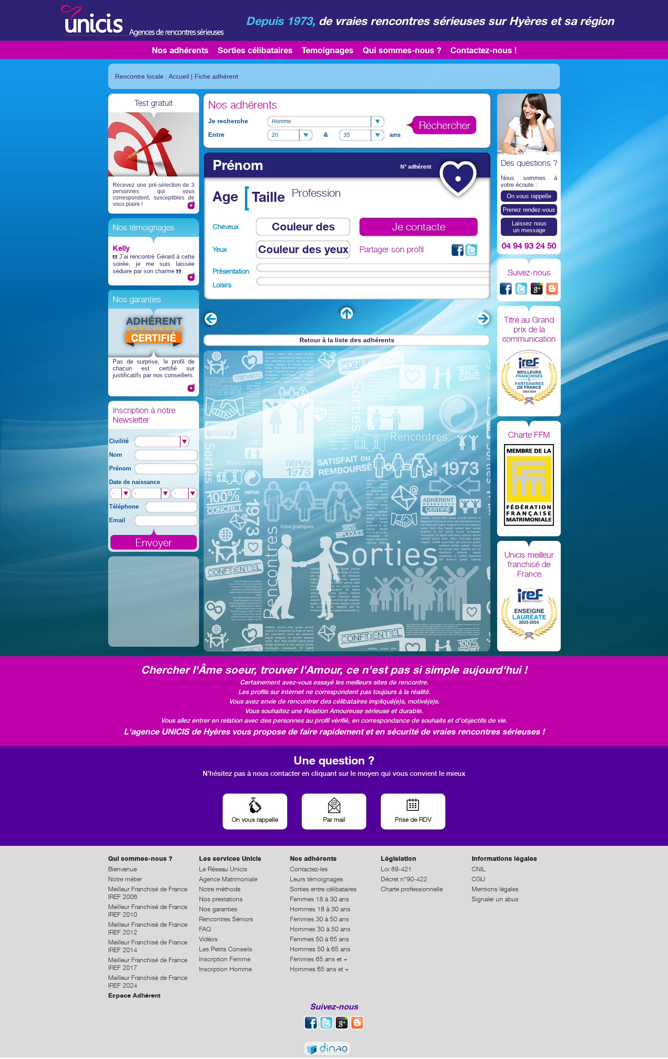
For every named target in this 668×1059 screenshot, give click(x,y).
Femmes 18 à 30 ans (319, 899)
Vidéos (208, 939)
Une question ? (334, 760)
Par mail (334, 819)
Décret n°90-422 (404, 879)
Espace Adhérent (134, 995)
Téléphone (124, 506)
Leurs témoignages (316, 879)
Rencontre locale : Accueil (152, 76)
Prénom (120, 468)
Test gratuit (154, 103)
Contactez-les (309, 869)
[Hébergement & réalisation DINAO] (334, 1049)
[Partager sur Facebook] (457, 250)
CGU (478, 879)
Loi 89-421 (396, 869)
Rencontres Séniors (226, 919)
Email (117, 520)
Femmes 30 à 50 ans (319, 919)
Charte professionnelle (412, 889)
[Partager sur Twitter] (471, 250)
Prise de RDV (413, 819)
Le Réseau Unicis (223, 869)
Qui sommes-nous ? (402, 50)
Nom (115, 454)
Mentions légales (495, 889)
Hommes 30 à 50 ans (320, 929)
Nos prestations (221, 899)
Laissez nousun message (529, 227)
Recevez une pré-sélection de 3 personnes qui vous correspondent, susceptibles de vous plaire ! (153, 194)
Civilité (119, 441)
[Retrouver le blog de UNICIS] (552, 288)
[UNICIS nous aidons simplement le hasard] (141, 20)
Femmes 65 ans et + (318, 959)
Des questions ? (529, 163)
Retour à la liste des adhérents (346, 340)
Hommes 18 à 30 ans (320, 909)
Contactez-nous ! (483, 50)
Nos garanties (137, 299)
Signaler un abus (495, 899)
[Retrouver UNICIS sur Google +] (536, 288)
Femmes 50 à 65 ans (319, 939)
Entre (216, 134)
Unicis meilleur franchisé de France (529, 564)
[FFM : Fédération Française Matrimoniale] (529, 485)
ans (395, 134)
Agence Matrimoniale (228, 879)
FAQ (205, 929)
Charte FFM (529, 435)
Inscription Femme (224, 959)
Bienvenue (122, 869)
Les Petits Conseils (225, 949)
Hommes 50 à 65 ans (320, 949)
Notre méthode (219, 889)
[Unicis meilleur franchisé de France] (529, 612)
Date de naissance (134, 482)
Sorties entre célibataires (323, 889)
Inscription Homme (225, 969)
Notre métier (125, 879)
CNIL (479, 869)
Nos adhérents (180, 50)
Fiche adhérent (216, 76)
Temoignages (328, 50)
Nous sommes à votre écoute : (529, 181)
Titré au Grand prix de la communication (529, 329)
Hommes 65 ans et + (319, 969)
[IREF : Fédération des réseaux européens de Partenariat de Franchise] (529, 377)
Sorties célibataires (255, 50)
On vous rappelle (529, 196)
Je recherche (228, 121)
